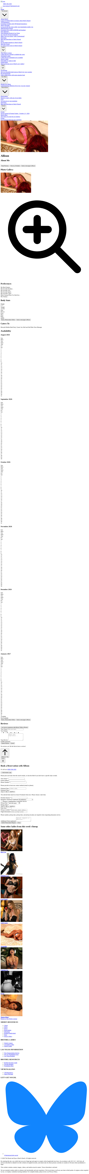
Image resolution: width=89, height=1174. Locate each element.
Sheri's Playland (8, 1074)
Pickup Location (6, 810)
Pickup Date (5, 803)
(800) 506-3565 (7, 4)
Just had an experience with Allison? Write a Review (14, 727)
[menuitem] (44, 19)
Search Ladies (8, 1046)
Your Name (4, 729)
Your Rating (4, 731)
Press (5, 1035)
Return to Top (5, 756)
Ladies (3, 47)
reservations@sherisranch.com (11, 6)
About (6, 1025)
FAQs (5, 1027)
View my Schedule (15, 166)
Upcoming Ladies (9, 1044)
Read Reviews (5, 166)
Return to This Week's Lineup (9, 1019)
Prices (5, 1028)
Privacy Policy (8, 1036)
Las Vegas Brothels (9, 1056)
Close (19, 822)
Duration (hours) (6, 798)
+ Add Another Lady (6, 772)
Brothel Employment (10, 1033)
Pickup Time (5, 805)
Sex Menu (4, 76)
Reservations (5, 87)
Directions (7, 1031)
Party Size (3, 808)
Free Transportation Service (11, 1053)
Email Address (5, 780)
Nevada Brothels (8, 1064)
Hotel (3, 65)
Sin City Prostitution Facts (11, 1054)
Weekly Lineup (8, 1043)
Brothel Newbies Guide (10, 1062)
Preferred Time (5, 790)
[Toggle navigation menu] (1, 8)
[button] (16, 183)
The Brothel (4, 11)
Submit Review (5, 743)
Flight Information (6, 811)
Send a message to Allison (28, 166)
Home (2, 9)
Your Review (4, 740)
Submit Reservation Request (8, 822)
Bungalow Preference (9, 799)
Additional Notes (8, 821)
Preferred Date (5, 788)
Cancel (12, 743)
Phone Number (5, 782)
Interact (3, 106)
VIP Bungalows (8, 1072)
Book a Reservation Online (8, 319)
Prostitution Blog (8, 1066)
